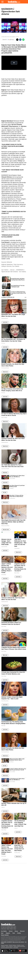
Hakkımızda (3, 928)
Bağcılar (3, 90)
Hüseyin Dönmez (6, 177)
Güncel (10, 931)
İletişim (11, 928)
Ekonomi (22, 931)
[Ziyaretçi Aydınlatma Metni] (6, 947)
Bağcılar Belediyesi (7, 121)
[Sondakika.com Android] (14, 950)
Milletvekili (4, 126)
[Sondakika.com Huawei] (23, 950)
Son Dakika (4, 931)
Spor (2, 933)
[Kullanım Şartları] (4, 945)
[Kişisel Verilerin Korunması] (19, 946)
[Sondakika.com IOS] (5, 950)
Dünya (16, 931)
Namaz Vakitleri (5, 935)
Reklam (8, 928)
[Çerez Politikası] (9, 946)
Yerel (13, 933)
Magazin (8, 933)
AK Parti (14, 124)
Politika (19, 933)
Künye (14, 928)
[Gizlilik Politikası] (12, 945)
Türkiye (20, 161)
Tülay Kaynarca (13, 126)
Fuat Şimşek (5, 242)
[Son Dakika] (14, 1)
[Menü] (2, 1)
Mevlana (23, 126)
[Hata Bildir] (15, 947)
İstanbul (19, 124)
